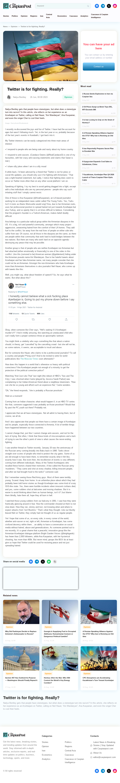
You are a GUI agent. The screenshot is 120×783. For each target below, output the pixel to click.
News (5, 26)
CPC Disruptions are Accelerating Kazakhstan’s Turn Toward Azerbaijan (98, 679)
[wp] (49, 562)
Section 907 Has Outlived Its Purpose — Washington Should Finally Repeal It (21, 679)
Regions (33, 16)
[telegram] (103, 6)
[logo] (17, 6)
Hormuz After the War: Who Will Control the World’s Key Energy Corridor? (57, 680)
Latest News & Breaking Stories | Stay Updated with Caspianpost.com (104, 745)
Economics (62, 16)
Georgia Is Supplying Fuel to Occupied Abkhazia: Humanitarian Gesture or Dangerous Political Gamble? (60, 633)
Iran (41, 16)
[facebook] (97, 6)
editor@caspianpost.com (104, 757)
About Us (97, 753)
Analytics (84, 16)
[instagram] (115, 6)
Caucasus (74, 16)
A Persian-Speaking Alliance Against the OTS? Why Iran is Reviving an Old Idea (98, 633)
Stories (6, 16)
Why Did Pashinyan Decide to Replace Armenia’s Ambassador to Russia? (20, 632)
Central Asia (70, 750)
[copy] (55, 562)
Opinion (24, 16)
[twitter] (109, 6)
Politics (15, 16)
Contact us (99, 66)
